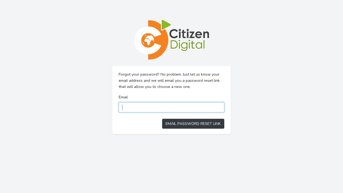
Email (123, 97)
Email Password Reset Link (193, 123)
